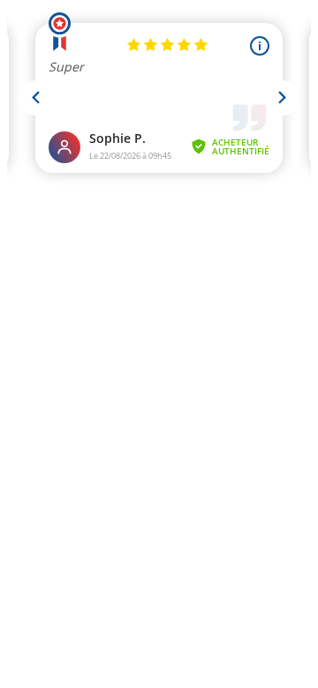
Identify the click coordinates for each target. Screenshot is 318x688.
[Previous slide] (36, 98)
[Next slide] (281, 98)
